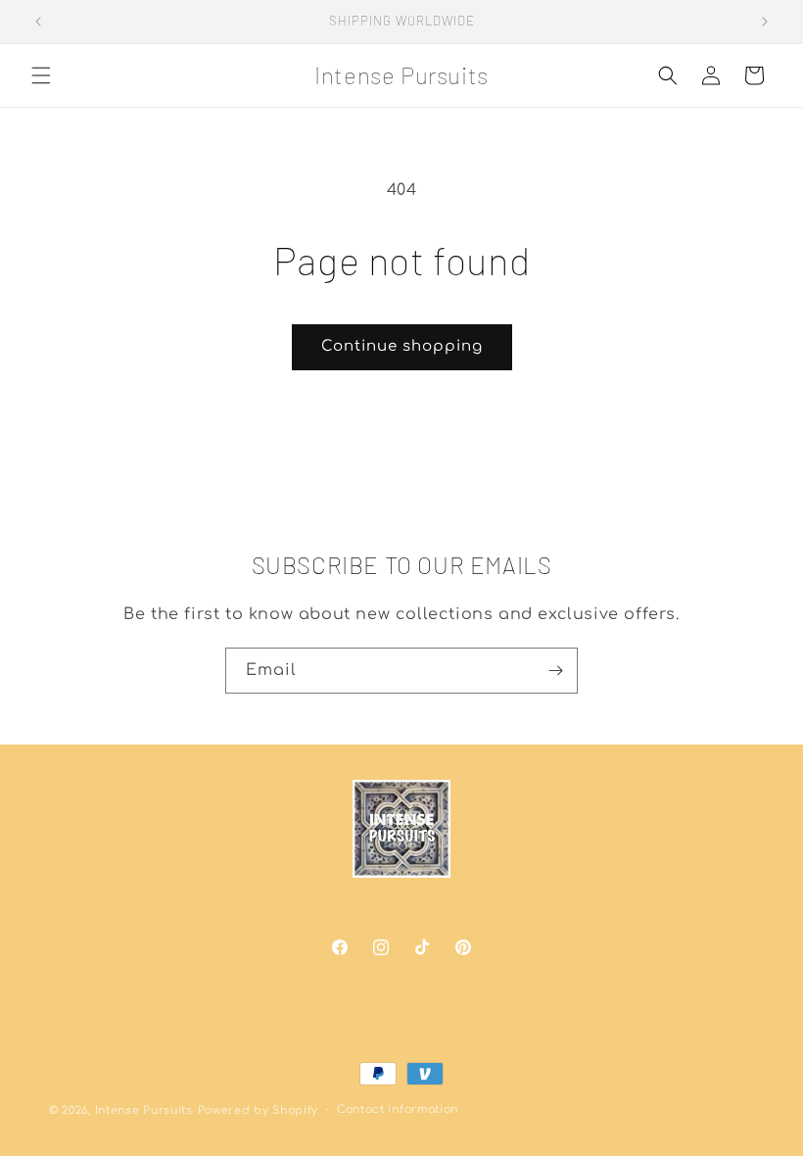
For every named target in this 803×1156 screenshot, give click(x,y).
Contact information (397, 1109)
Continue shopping (402, 346)
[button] (41, 75)
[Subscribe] (555, 671)
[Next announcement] (764, 21)
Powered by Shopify (258, 1110)
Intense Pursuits (144, 1110)
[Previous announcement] (38, 21)
